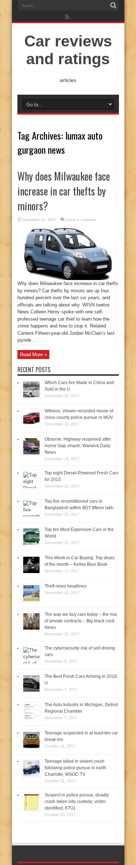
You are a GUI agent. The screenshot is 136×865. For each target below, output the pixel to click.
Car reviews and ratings (68, 49)
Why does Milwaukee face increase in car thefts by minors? (63, 191)
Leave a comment (81, 220)
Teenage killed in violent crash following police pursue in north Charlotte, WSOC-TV (75, 768)
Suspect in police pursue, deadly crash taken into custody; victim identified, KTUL (77, 801)
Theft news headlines (66, 586)
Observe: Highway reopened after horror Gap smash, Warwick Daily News (78, 446)
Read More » (33, 354)
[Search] (113, 5)
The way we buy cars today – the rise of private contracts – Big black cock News (81, 621)
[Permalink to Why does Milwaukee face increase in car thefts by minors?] (68, 278)
